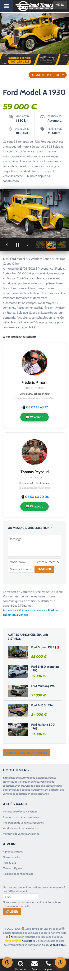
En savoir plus (57, 944)
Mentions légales (12, 868)
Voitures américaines (32, 610)
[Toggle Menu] (6, 6)
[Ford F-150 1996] (18, 710)
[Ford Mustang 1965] (18, 691)
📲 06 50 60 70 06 (34, 497)
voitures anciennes (28, 781)
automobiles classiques (33, 777)
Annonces (9, 610)
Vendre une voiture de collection (21, 828)
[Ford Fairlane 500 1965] (18, 729)
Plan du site (9, 862)
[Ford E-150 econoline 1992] (18, 671)
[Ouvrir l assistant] (60, 962)
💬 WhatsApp (34, 417)
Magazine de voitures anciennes (21, 833)
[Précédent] (7, 245)
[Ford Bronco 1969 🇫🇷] (18, 652)
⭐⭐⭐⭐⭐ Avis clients (20, 940)
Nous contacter (11, 857)
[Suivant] (27, 245)
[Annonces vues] (7, 962)
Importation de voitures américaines (23, 822)
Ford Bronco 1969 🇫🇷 (45, 647)
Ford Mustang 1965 (43, 686)
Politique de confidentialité (18, 873)
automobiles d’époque (17, 789)
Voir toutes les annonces (26, 752)
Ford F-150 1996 (42, 705)
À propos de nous (13, 851)
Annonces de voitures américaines (22, 817)
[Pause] (17, 245)
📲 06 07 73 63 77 (34, 407)
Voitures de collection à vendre (20, 811)
